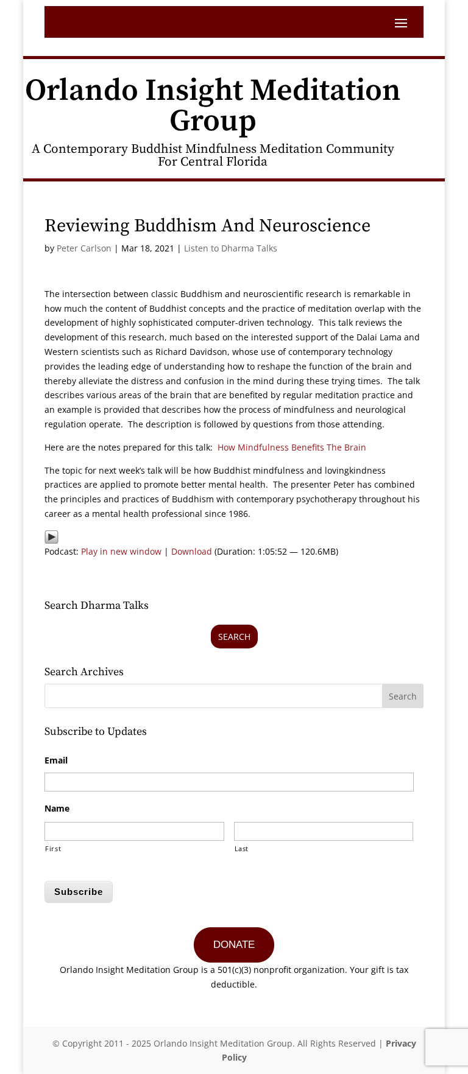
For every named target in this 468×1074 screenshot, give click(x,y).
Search (234, 636)
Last (242, 848)
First (53, 848)
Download (191, 551)
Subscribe (78, 891)
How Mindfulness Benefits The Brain (292, 447)
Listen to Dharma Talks (230, 248)
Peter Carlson (84, 248)
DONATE (234, 944)
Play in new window (121, 551)
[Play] (51, 536)
